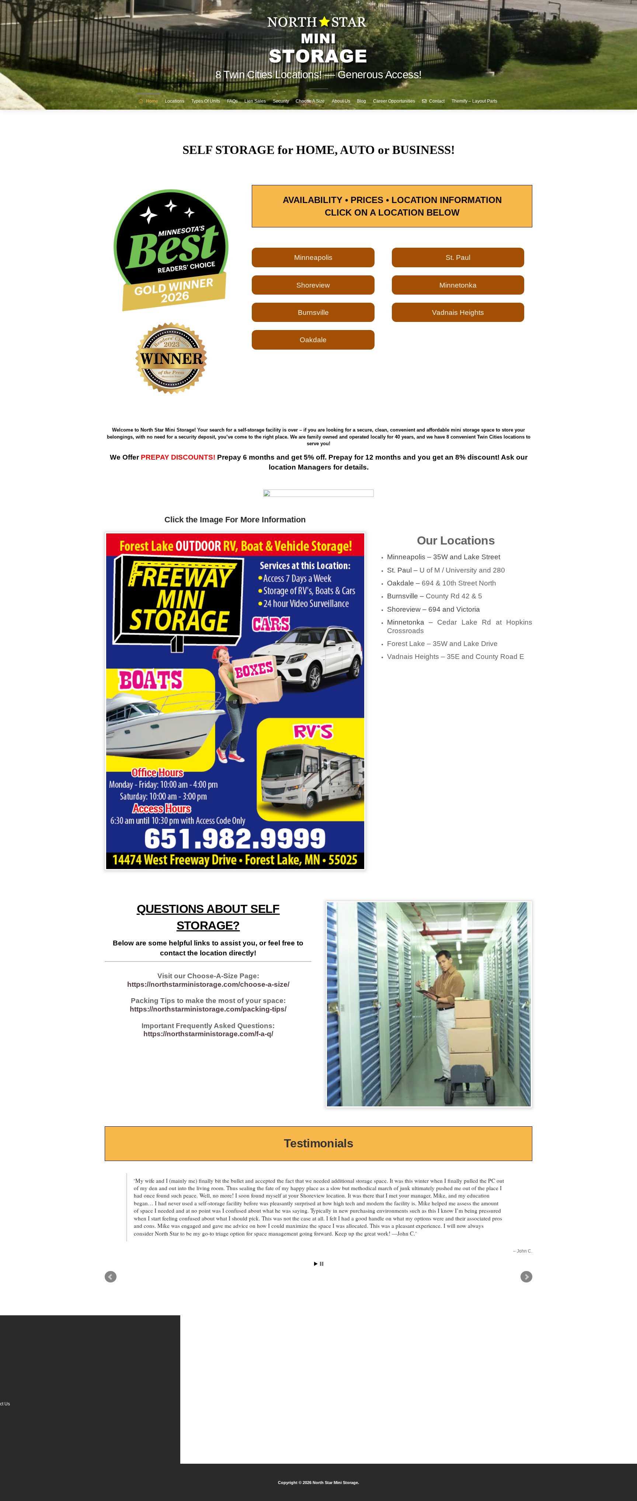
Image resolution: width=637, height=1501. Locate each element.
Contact (436, 101)
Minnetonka (458, 285)
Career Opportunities (394, 101)
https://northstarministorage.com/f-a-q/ (208, 1034)
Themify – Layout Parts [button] (474, 101)
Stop (321, 1226)
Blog (361, 101)
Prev (110, 1239)
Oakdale (313, 340)
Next (526, 1239)
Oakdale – (441, 583)
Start (316, 1226)
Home (151, 101)
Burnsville (313, 312)
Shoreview (313, 285)
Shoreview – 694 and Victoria (433, 609)
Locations (174, 101)
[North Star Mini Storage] (318, 37)
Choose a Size (310, 101)
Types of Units (205, 101)
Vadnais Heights (458, 312)
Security (281, 101)
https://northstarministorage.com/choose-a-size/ (208, 984)
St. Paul (458, 257)
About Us (341, 101)
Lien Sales (255, 101)
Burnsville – (434, 596)
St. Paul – (446, 570)
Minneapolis (313, 257)
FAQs (232, 101)
